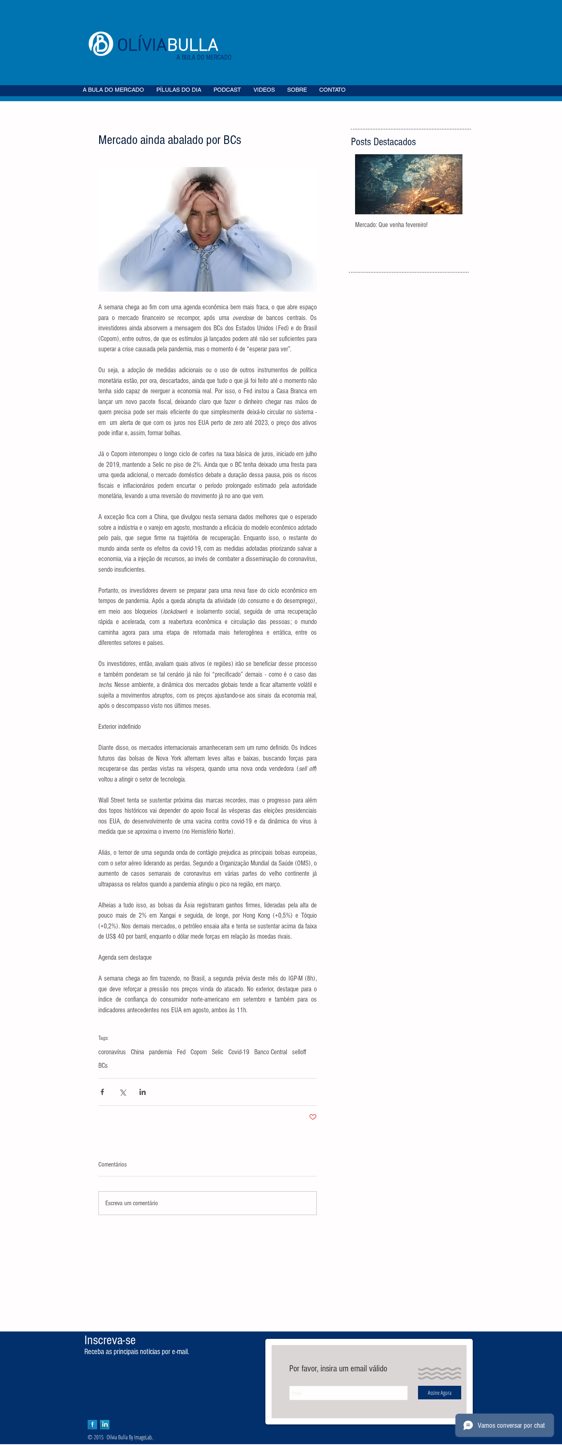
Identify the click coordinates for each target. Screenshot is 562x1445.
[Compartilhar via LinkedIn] (142, 1092)
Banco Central (270, 1052)
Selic (217, 1052)
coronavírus (112, 1052)
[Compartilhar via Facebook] (102, 1092)
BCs (103, 1065)
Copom (198, 1052)
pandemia (160, 1052)
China (137, 1052)
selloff (299, 1052)
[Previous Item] (368, 184)
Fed (181, 1052)
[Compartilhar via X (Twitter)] (122, 1092)
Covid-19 (238, 1052)
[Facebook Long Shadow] (92, 1424)
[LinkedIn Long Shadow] (104, 1424)
